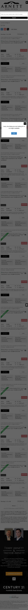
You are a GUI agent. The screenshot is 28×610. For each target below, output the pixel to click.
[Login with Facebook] (2, 30)
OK (14, 133)
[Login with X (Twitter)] (8, 30)
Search (14, 17)
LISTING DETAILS (5, 63)
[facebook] (14, 578)
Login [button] (13, 29)
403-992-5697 (18, 69)
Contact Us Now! (14, 573)
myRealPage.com (14, 597)
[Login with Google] (5, 30)
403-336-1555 (4, 69)
